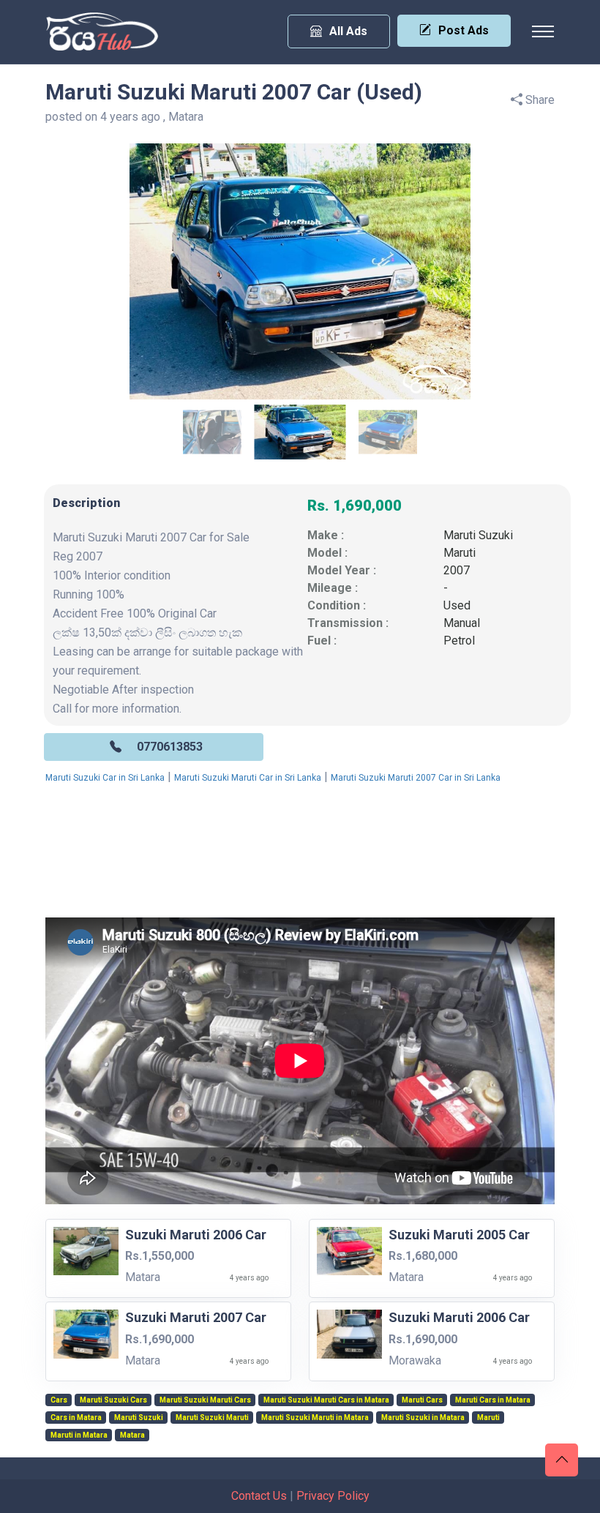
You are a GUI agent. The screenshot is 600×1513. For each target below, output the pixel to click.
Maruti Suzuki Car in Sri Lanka (105, 778)
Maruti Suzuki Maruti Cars (205, 1400)
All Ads (348, 31)
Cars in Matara (76, 1418)
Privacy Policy (333, 1496)
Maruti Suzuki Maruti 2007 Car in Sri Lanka (415, 778)
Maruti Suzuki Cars (113, 1400)
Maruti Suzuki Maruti (212, 1418)
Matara (132, 1435)
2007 (456, 570)
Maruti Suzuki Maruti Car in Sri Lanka (247, 778)
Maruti (459, 553)
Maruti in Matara (79, 1435)
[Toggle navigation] (543, 31)
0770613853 (170, 747)
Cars (58, 1400)
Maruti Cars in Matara (492, 1400)
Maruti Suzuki (478, 535)
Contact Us (259, 1496)
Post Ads (463, 30)
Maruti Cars (422, 1400)
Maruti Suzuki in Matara (423, 1418)
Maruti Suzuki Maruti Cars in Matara (326, 1400)
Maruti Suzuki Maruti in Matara (315, 1418)
